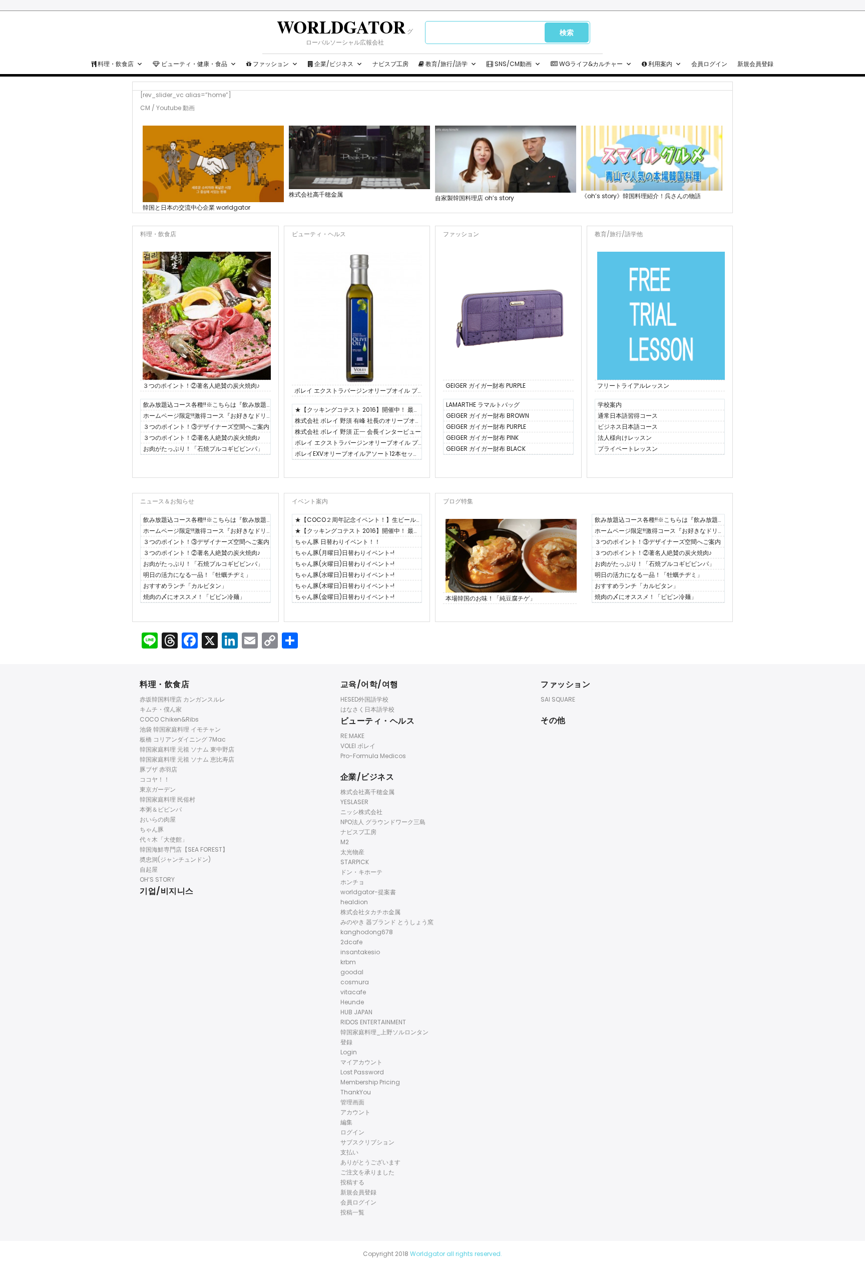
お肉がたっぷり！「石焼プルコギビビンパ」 (203, 448)
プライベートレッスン (628, 448)
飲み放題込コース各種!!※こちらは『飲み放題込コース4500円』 (204, 405)
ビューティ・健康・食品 (193, 64)
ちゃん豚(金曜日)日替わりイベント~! (344, 596)
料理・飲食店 (115, 64)
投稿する (352, 1182)
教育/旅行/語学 (446, 64)
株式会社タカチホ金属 (370, 912)
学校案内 (610, 404)
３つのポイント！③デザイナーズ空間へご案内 (206, 426)
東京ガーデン (158, 789)
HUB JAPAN (356, 1012)
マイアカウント (361, 1062)
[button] (140, 64)
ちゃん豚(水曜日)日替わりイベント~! (344, 574)
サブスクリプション (367, 1142)
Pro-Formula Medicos (373, 756)
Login (348, 1052)
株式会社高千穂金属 (316, 194)
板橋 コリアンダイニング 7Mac (183, 739)
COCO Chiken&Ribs (169, 719)
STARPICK (354, 862)
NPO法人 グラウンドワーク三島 (382, 822)
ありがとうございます (370, 1162)
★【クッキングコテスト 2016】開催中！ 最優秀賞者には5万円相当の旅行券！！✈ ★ (357, 410)
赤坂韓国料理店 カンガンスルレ (182, 699)
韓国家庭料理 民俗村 (167, 799)
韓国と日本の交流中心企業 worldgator (196, 207)
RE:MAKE (352, 736)
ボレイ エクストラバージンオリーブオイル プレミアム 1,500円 (355, 391)
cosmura (354, 982)
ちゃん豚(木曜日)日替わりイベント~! (344, 585)
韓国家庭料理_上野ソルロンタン (384, 1032)
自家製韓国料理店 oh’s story (474, 198)
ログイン (352, 1132)
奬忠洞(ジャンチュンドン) (175, 859)
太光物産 (352, 852)
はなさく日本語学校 (367, 709)
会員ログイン (709, 64)
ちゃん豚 (152, 829)
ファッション (270, 64)
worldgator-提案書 (368, 892)
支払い (349, 1152)
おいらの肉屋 (158, 819)
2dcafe (351, 942)
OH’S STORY (157, 879)
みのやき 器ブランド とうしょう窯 (387, 922)
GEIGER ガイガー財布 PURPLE (486, 385)
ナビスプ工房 (390, 64)
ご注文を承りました (367, 1172)
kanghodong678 (366, 932)
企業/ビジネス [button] (333, 64)
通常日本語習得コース (628, 415)
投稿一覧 (352, 1212)
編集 (346, 1122)
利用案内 (659, 64)
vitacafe (353, 992)
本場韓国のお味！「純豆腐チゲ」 (491, 598)
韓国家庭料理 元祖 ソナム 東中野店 (187, 749)
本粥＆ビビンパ (161, 809)
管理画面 (352, 1102)
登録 (346, 1042)
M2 (344, 842)
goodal (351, 972)
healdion (354, 902)
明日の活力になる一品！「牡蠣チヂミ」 (197, 574)
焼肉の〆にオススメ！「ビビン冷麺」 (194, 596)
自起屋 (149, 869)
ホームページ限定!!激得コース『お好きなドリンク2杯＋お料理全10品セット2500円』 (204, 416)
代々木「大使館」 (164, 839)
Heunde (352, 1002)
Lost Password (362, 1072)
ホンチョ (352, 882)
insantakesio (360, 952)
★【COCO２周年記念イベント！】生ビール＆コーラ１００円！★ (355, 520)
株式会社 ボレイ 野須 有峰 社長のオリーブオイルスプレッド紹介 (358, 421)
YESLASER (354, 802)
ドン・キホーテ (361, 872)
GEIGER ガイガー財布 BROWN (487, 415)
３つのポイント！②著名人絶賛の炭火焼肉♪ (201, 385)
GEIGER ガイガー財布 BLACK (486, 448)
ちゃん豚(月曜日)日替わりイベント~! (344, 552)
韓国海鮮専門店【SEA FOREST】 (184, 849)
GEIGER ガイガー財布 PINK (482, 437)
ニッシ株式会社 (361, 812)
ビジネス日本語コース (628, 426)
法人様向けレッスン (625, 437)
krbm (348, 962)
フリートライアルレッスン (633, 385)
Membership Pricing (370, 1082)
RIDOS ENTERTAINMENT (373, 1022)
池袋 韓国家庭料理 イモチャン (180, 729)
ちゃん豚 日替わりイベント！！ (337, 541)
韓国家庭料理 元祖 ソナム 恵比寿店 (187, 759)
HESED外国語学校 (364, 699)
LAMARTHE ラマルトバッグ (483, 404)
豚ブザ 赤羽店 (158, 769)
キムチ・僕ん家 (161, 709)
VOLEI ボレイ (357, 746)
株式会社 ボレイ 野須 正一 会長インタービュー (358, 431)
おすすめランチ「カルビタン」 (185, 585)
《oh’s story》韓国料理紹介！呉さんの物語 (641, 196)
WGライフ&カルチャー (590, 64)
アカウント (355, 1112)
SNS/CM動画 (512, 64)
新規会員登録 (755, 64)
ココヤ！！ (155, 779)
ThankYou (355, 1092)
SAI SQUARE (558, 699)
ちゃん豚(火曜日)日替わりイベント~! (344, 563)
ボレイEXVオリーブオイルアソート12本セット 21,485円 (357, 454)
